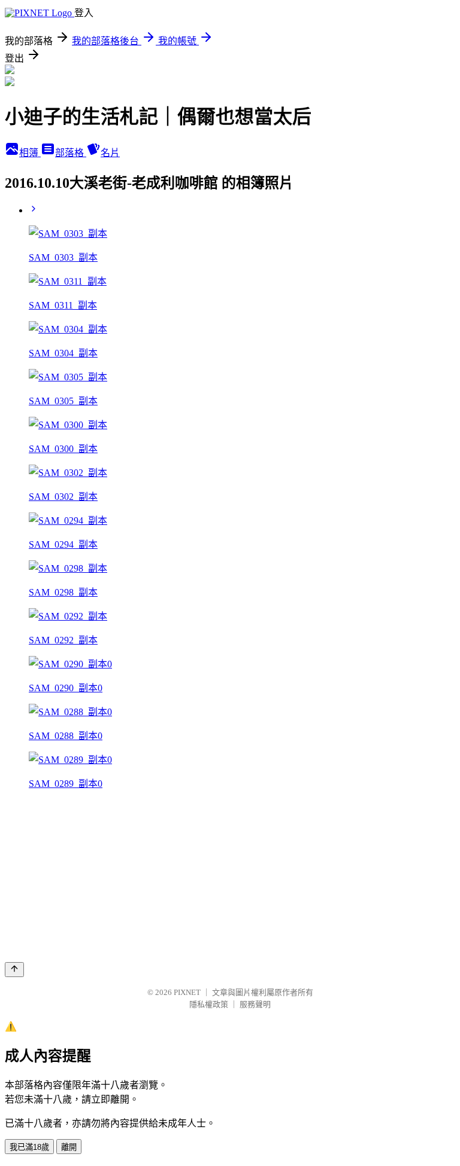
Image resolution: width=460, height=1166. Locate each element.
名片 (110, 153)
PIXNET (187, 992)
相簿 (30, 153)
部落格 (70, 153)
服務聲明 (255, 1004)
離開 (69, 1147)
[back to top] (14, 969)
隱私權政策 (208, 1004)
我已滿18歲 (29, 1147)
